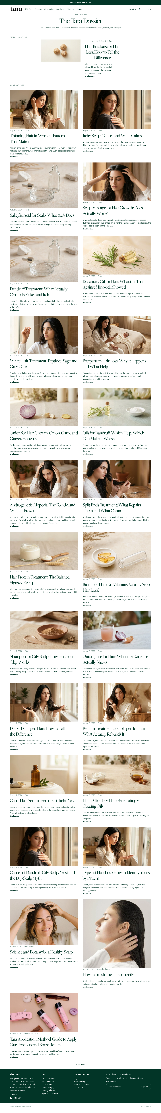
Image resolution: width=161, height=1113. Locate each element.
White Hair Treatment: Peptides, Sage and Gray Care (43, 363)
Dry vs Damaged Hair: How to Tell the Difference (37, 731)
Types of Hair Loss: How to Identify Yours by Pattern (116, 875)
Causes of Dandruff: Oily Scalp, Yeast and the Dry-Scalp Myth (42, 875)
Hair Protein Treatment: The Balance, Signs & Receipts (40, 579)
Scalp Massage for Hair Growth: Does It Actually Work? (114, 210)
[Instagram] (15, 1098)
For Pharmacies (48, 1078)
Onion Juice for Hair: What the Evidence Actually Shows (115, 659)
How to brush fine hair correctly (108, 974)
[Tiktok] (19, 1098)
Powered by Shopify (25, 1106)
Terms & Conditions (82, 1084)
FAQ (75, 1078)
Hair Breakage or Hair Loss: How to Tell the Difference (102, 51)
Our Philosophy (48, 1087)
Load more (80, 1064)
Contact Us (78, 1087)
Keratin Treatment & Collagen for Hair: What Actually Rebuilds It (114, 731)
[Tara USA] (16, 9)
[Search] (139, 9)
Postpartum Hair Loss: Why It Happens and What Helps (114, 363)
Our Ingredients (48, 1090)
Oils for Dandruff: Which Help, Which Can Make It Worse (113, 435)
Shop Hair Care (48, 1081)
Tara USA (17, 1106)
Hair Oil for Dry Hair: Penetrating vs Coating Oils (111, 803)
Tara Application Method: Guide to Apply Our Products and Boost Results (43, 1042)
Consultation (47, 1084)
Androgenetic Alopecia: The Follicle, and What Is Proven (42, 507)
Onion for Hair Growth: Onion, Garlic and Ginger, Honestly (44, 435)
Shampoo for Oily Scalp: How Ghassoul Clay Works (42, 659)
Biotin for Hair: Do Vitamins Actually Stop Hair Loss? (116, 587)
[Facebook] (11, 1098)
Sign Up (144, 1086)
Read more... (90, 76)
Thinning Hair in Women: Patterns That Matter (38, 138)
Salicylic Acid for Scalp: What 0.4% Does (42, 215)
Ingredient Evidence (50, 1093)
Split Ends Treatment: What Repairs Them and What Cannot (112, 507)
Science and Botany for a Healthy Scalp (41, 952)
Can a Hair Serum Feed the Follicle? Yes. (42, 800)
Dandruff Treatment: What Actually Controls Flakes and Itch (38, 291)
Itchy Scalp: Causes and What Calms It (114, 135)
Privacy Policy (79, 1081)
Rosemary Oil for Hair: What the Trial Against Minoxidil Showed (113, 284)
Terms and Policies (146, 1106)
